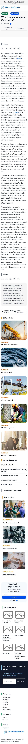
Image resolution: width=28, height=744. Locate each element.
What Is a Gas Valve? (8, 400)
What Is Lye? (6, 653)
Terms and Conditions (13, 741)
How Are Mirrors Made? (11, 523)
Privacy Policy (4, 741)
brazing (17, 112)
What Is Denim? (6, 372)
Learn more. (14, 3)
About (4, 717)
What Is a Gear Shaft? (10, 549)
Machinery (5, 342)
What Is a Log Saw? (7, 428)
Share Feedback (20, 311)
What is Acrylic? (18, 635)
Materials (4, 370)
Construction (8, 571)
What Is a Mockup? (9, 575)
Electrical (5, 704)
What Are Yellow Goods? (9, 345)
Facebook (6, 728)
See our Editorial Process (9, 311)
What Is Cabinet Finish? (9, 455)
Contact (5, 720)
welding (19, 58)
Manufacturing (8, 520)
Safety (5, 707)
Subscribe (14, 597)
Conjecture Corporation (17, 739)
